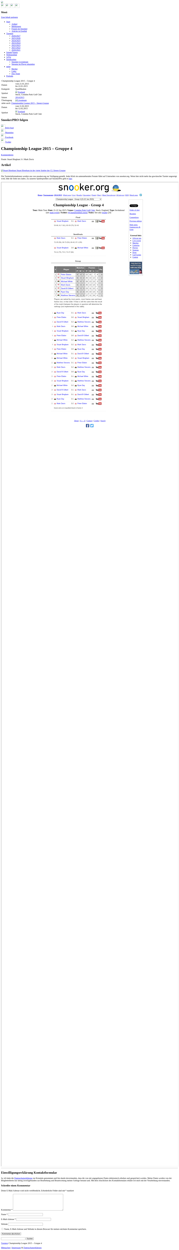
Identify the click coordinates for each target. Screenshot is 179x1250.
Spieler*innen (12, 52)
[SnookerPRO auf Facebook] (12, 7)
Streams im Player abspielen (23, 64)
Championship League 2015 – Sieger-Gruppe (30, 103)
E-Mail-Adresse (8, 1219)
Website (4, 1224)
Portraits (9, 76)
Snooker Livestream (20, 62)
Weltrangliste (11, 55)
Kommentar (6, 1210)
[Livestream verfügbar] (21, 100)
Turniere (9, 33)
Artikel (14, 24)
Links (14, 71)
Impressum (16, 1248)
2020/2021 (16, 50)
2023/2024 (16, 43)
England (21, 92)
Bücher (15, 69)
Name (4, 1214)
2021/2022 (16, 48)
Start (8, 22)
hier (70, 179)
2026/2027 (16, 36)
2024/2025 (16, 40)
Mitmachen (5, 1248)
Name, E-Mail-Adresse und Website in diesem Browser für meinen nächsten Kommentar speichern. (45, 1229)
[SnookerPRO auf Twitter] (17, 7)
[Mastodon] (8, 7)
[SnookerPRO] (89, 2)
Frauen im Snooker (19, 29)
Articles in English (19, 31)
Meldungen (16, 26)
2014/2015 (19, 97)
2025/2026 (16, 38)
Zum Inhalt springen (9, 17)
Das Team (16, 74)
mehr (8, 66)
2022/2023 (16, 45)
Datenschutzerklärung (23, 1178)
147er (8, 57)
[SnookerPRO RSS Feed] (3, 7)
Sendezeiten (11, 59)
